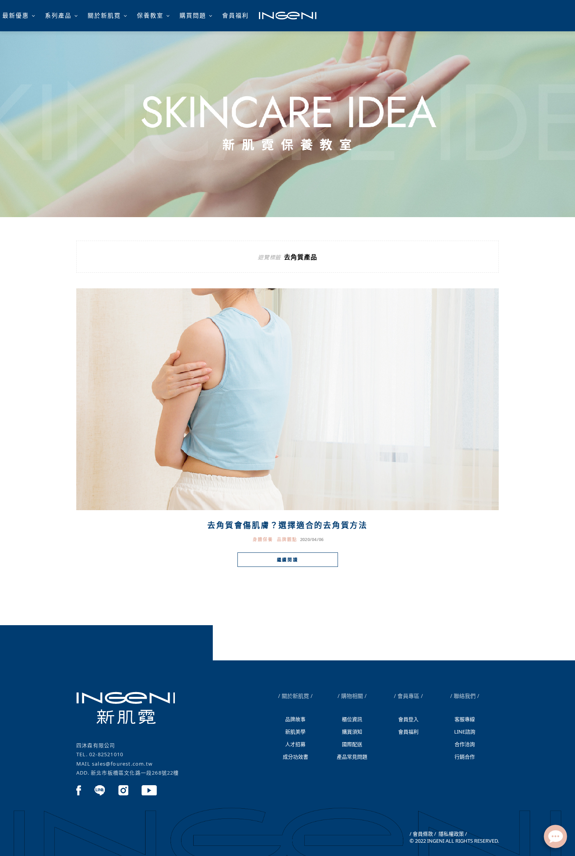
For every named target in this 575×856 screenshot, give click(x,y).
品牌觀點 (287, 539)
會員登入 (408, 719)
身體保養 (263, 539)
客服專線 (465, 719)
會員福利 (235, 15)
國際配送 (352, 744)
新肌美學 (295, 731)
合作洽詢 (465, 744)
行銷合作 (465, 756)
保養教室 (150, 15)
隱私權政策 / (452, 833)
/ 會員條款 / (423, 833)
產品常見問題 (352, 756)
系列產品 (58, 15)
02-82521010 (106, 754)
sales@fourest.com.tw (122, 763)
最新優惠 (15, 15)
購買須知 (352, 731)
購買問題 (193, 15)
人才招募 (295, 744)
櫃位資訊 (352, 719)
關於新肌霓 (104, 15)
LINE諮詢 (464, 731)
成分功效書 (295, 756)
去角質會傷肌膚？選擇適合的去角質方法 (287, 525)
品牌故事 (295, 719)
